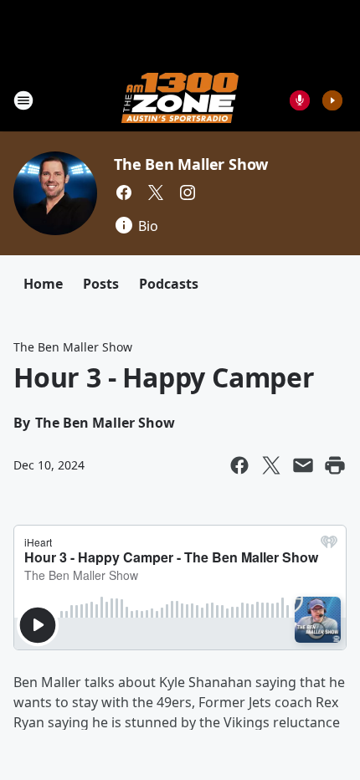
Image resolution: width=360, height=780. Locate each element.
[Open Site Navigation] (23, 100)
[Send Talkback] (300, 100)
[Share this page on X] (271, 465)
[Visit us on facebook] (124, 192)
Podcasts (168, 284)
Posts (101, 284)
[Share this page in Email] (303, 465)
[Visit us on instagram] (187, 192)
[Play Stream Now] (332, 100)
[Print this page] (335, 465)
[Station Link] (180, 100)
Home (43, 284)
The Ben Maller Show (191, 164)
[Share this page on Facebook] (239, 465)
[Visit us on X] (156, 192)
